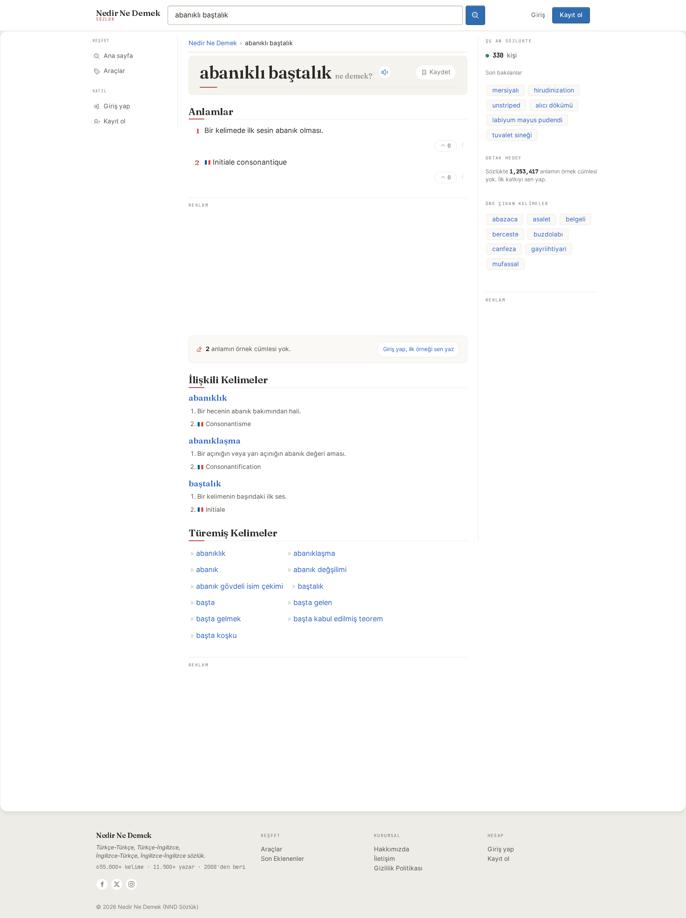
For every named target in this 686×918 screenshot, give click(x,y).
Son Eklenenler (282, 858)
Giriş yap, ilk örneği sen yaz (418, 349)
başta (205, 602)
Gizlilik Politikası (398, 868)
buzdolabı (548, 234)
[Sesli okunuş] (384, 72)
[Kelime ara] (476, 15)
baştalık (205, 483)
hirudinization (554, 90)
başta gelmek (218, 619)
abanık (207, 569)
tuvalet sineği (512, 135)
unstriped (506, 105)
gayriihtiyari (549, 249)
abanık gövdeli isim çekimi (239, 586)
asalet (542, 219)
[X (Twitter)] (117, 884)
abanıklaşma (215, 441)
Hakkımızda (391, 849)
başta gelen (312, 602)
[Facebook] (102, 884)
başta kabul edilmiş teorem (338, 619)
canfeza (504, 249)
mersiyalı (505, 90)
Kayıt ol (571, 15)
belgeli (576, 219)
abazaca (505, 219)
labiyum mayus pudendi (527, 120)
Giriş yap (501, 849)
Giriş (538, 15)
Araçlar (271, 849)
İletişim (384, 858)
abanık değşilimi (320, 569)
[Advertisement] (328, 265)
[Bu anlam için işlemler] (462, 145)
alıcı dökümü (554, 105)
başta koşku (216, 635)
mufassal (505, 264)
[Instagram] (131, 884)
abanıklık (208, 398)
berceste (505, 234)
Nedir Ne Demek (213, 43)
